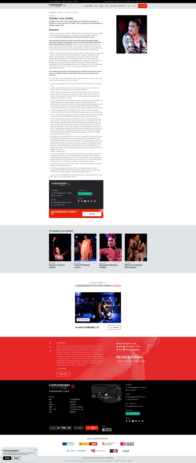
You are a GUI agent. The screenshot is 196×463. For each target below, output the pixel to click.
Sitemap (130, 461)
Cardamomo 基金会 (76, 407)
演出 (96, 6)
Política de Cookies (120, 461)
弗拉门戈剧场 (88, 6)
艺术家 (101, 6)
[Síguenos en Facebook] (79, 201)
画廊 (106, 6)
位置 (50, 412)
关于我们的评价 (75, 399)
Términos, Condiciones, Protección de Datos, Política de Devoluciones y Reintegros (88, 461)
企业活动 (73, 404)
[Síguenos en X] (92, 201)
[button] (50, 350)
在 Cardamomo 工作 (76, 409)
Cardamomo (53, 12)
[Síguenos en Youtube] (85, 201)
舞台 (50, 399)
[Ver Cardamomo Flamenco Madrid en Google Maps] (106, 393)
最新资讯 (73, 412)
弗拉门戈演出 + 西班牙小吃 (117, 6)
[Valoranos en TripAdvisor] (88, 201)
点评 (128, 6)
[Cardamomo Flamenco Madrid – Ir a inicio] (56, 6)
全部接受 (7, 458)
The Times (62, 368)
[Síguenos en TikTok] (95, 201)
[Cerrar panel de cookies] (35, 450)
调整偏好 (16, 458)
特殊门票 (73, 402)
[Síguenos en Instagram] (82, 201)
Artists (60, 12)
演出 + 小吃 (52, 409)
